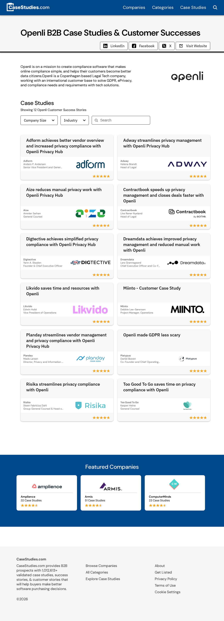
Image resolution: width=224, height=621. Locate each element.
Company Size (35, 120)
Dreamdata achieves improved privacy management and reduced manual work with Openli (161, 244)
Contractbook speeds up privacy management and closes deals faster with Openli (163, 195)
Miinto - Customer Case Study (152, 288)
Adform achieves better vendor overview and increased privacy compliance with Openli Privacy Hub (65, 145)
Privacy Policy (166, 579)
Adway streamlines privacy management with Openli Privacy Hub (162, 143)
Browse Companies (101, 565)
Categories (163, 7)
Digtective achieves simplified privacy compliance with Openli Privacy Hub (62, 241)
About (160, 565)
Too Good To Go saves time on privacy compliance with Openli (159, 387)
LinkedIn (117, 45)
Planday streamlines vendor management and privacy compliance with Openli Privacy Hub (66, 340)
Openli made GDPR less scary (151, 335)
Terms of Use (165, 585)
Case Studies (193, 7)
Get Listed (163, 572)
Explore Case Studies (103, 579)
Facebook (147, 45)
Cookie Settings (167, 592)
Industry (70, 120)
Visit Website (196, 45)
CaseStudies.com (31, 559)
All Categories (97, 572)
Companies (134, 7)
